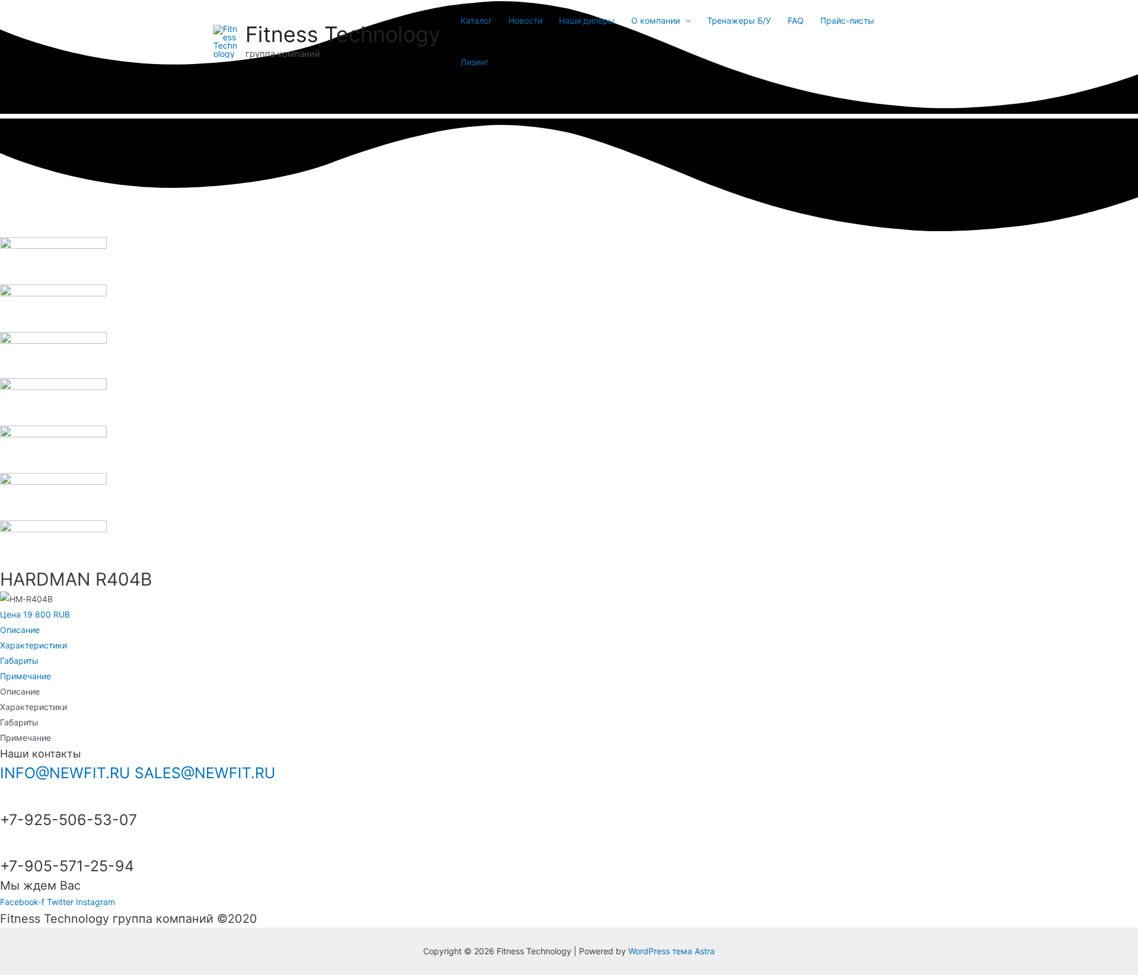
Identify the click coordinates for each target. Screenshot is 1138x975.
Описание (20, 630)
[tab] (569, 630)
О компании (655, 20)
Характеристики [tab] (33, 707)
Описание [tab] (20, 691)
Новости (525, 20)
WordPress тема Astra (671, 951)
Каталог (476, 20)
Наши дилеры (587, 20)
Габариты (19, 661)
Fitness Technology (342, 34)
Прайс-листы (847, 20)
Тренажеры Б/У (739, 20)
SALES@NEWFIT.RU (205, 773)
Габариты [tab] (19, 722)
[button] (35, 614)
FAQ (796, 20)
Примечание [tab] (25, 738)
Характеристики (33, 645)
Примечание (25, 676)
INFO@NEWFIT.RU (65, 773)
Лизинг (474, 62)
